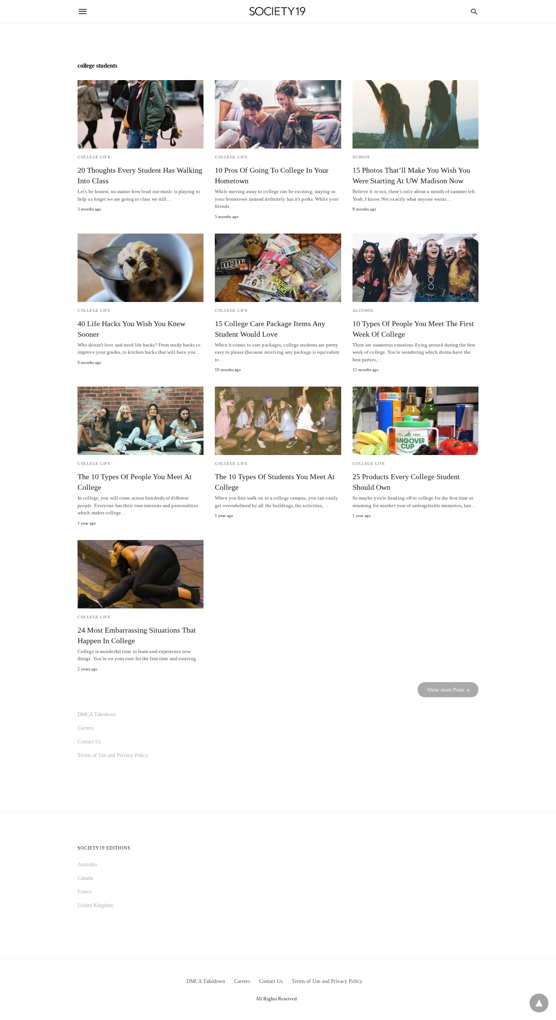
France (85, 892)
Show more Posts (445, 690)
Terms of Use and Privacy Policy (113, 755)
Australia (87, 864)
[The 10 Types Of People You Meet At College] (140, 421)
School (362, 157)
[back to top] (539, 1003)
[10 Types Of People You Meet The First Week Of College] (415, 268)
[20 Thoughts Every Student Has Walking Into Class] (140, 114)
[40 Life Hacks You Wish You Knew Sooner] (140, 268)
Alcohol (363, 310)
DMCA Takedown (97, 714)
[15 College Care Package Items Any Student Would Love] (278, 268)
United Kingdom (95, 905)
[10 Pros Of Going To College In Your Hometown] (278, 114)
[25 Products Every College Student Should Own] (415, 421)
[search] (474, 11)
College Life (94, 157)
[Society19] (277, 11)
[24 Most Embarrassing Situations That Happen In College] (140, 574)
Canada (85, 878)
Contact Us (89, 741)
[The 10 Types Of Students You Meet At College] (278, 421)
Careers (85, 728)
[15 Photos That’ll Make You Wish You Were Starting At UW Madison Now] (415, 114)
